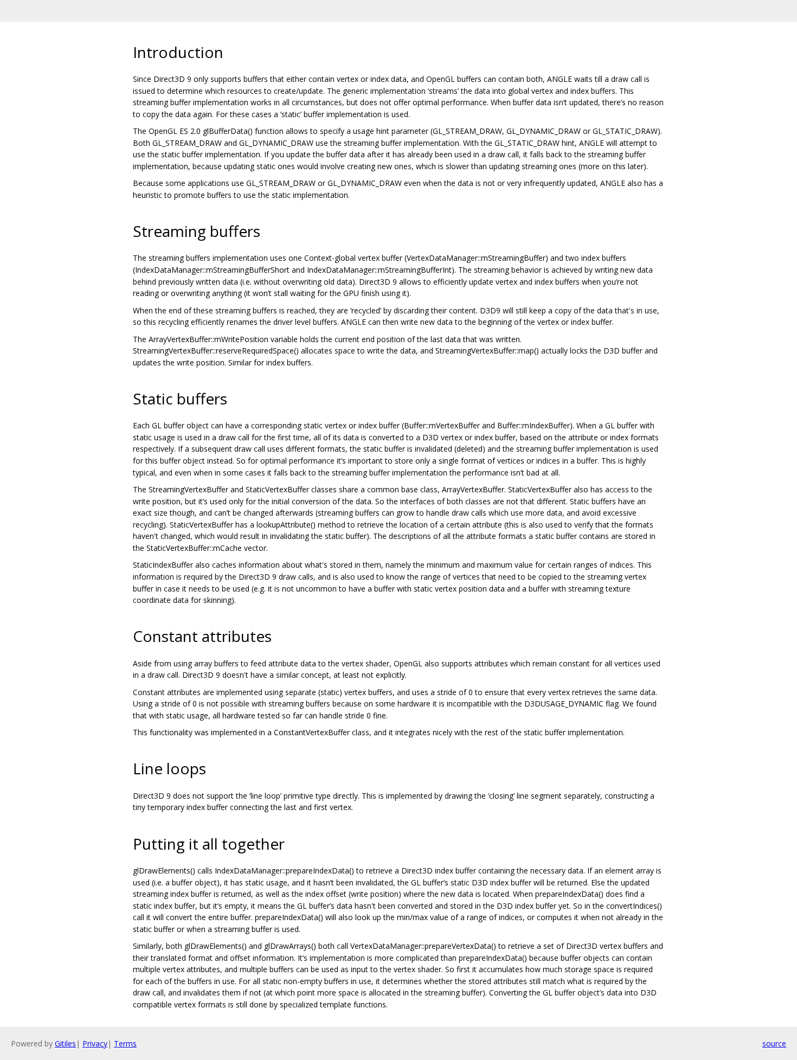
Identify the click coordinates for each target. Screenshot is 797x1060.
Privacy (94, 1043)
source (774, 1043)
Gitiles (65, 1043)
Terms (125, 1043)
